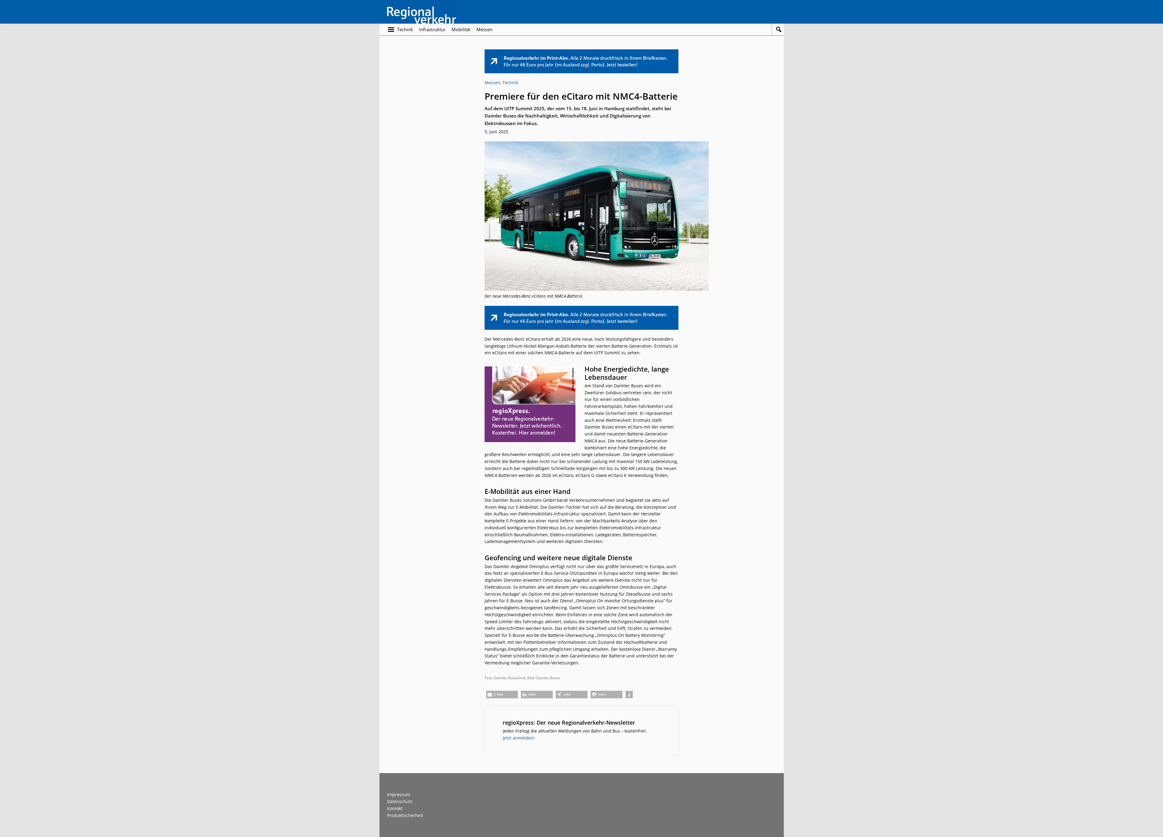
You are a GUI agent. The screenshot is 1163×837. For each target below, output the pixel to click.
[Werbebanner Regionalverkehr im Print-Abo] (581, 52)
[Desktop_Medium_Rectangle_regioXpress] (530, 369)
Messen (492, 82)
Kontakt (395, 808)
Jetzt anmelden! (519, 738)
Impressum (398, 794)
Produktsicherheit (405, 815)
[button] (502, 694)
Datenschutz (400, 801)
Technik (510, 82)
